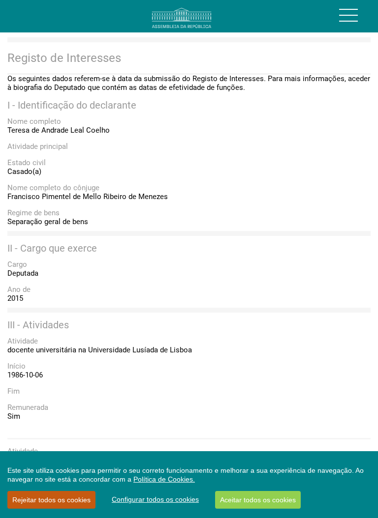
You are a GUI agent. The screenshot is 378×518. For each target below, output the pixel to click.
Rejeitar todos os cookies (51, 500)
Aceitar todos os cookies (258, 500)
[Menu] (348, 15)
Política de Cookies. (164, 479)
